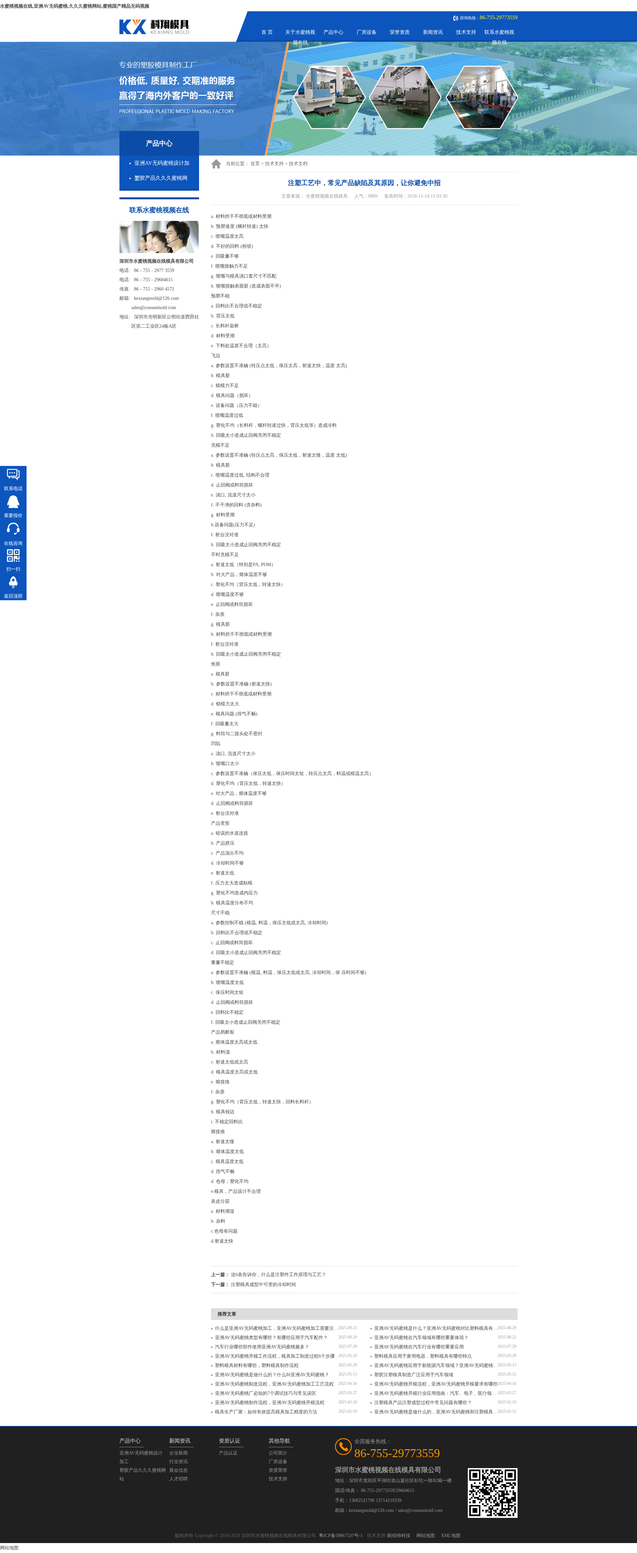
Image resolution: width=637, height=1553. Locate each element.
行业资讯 (178, 1461)
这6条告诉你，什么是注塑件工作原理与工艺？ (278, 1274)
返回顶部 (13, 596)
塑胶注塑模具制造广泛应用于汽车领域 (413, 1374)
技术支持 (466, 32)
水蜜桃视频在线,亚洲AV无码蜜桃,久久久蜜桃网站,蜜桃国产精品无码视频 (74, 6)
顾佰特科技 (398, 1535)
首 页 (267, 32)
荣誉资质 (400, 32)
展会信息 (178, 1470)
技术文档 (298, 163)
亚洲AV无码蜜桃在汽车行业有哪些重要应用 (419, 1346)
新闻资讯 (433, 32)
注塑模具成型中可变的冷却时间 (263, 1284)
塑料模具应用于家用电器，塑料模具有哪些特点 (423, 1356)
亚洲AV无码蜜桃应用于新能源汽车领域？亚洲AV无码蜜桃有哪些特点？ (436, 1365)
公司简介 (278, 1453)
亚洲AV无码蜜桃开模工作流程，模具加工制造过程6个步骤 (275, 1356)
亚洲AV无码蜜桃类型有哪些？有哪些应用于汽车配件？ (271, 1337)
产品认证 (228, 1453)
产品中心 (333, 32)
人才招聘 (178, 1478)
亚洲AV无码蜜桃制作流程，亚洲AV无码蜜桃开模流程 (269, 1402)
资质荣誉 (278, 1470)
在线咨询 (13, 543)
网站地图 (425, 1535)
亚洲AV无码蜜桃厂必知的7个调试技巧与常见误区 (265, 1393)
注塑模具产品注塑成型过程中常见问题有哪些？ (423, 1402)
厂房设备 (367, 32)
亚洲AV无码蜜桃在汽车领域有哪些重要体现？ (421, 1337)
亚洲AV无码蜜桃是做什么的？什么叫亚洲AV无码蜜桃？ (272, 1374)
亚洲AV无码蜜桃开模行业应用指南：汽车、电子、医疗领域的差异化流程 (436, 1393)
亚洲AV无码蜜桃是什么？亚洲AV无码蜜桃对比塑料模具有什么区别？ (436, 1328)
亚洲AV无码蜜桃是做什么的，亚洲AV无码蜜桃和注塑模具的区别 (436, 1411)
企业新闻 (178, 1453)
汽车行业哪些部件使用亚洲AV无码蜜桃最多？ (262, 1346)
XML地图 (450, 1535)
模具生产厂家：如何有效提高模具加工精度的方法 (266, 1411)
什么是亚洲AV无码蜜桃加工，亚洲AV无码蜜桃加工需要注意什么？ (276, 1328)
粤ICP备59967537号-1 (341, 1535)
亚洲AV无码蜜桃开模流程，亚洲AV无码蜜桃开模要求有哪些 (436, 1384)
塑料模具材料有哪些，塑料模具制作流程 (257, 1365)
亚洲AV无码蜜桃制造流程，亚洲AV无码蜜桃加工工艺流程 (274, 1384)
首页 (255, 163)
